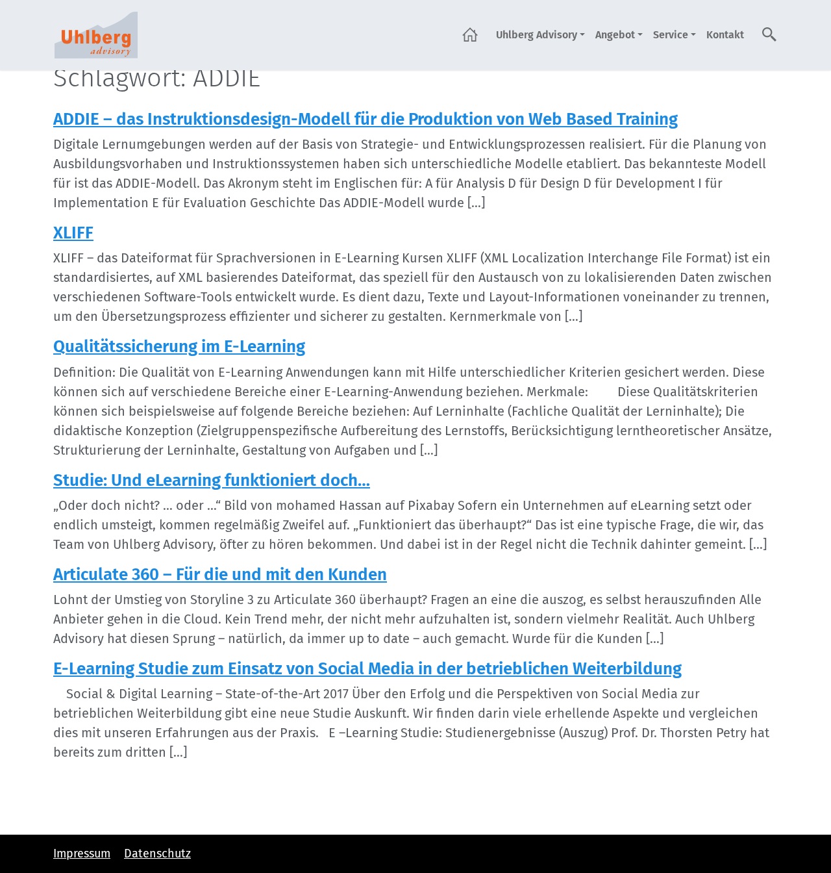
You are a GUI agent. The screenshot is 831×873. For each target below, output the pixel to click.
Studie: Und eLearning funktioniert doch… (211, 480)
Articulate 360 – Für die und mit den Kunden (220, 574)
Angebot (615, 35)
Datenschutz (157, 853)
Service (670, 35)
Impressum (81, 853)
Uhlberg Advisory (536, 35)
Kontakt (725, 35)
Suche (770, 34)
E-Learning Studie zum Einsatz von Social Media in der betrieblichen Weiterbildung (367, 669)
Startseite (470, 34)
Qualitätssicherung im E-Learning (179, 346)
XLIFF (73, 233)
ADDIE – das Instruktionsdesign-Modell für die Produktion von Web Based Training (365, 119)
